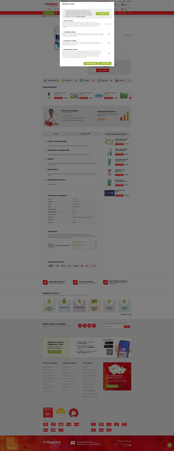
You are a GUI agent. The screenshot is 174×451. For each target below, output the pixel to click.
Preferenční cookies (70, 40)
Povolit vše (103, 13)
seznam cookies (81, 16)
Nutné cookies (68, 20)
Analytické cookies (70, 32)
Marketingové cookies (70, 49)
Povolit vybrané (91, 63)
